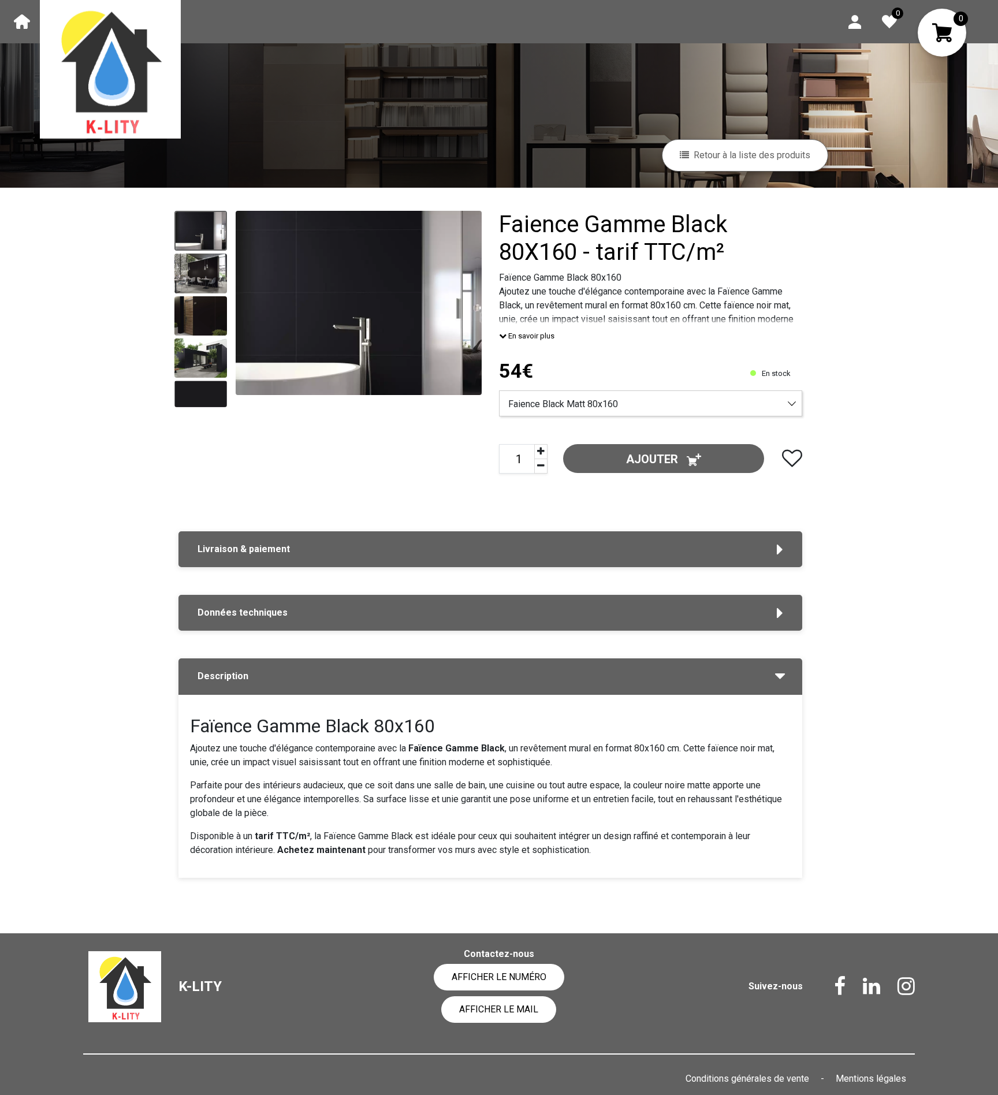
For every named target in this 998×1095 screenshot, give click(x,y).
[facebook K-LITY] (831, 986)
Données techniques (243, 612)
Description (223, 676)
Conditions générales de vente (748, 1078)
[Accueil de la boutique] (22, 21)
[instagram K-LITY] (897, 986)
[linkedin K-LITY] (863, 986)
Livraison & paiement (244, 548)
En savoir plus (530, 336)
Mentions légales (871, 1078)
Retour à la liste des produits (752, 155)
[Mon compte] (854, 21)
